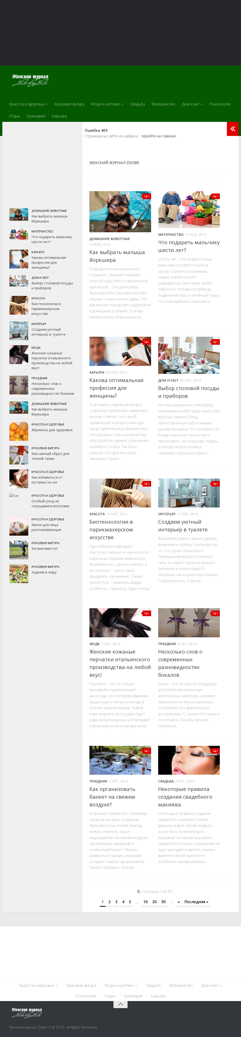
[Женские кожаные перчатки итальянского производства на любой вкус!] (120, 622)
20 (154, 901)
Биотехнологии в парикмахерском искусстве (111, 529)
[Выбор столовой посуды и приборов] (189, 355)
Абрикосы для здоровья (52, 429)
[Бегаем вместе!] (18, 550)
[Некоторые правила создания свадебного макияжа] (189, 760)
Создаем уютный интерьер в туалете (49, 332)
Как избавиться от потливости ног (47, 479)
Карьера (59, 116)
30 (163, 901)
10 (145, 901)
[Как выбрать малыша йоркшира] (120, 211)
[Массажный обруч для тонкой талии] (18, 455)
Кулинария (36, 116)
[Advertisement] (120, 33)
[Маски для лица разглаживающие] (18, 526)
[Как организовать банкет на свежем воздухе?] (120, 760)
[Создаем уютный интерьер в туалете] (189, 493)
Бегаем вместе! (44, 548)
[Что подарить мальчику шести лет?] (189, 209)
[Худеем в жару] (18, 573)
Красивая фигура (69, 104)
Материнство (163, 104)
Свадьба (137, 104)
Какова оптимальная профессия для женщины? (116, 387)
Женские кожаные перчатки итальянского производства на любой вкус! (52, 360)
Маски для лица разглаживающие (46, 527)
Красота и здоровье (26, 104)
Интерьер (167, 514)
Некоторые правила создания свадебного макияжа (185, 796)
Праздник (167, 644)
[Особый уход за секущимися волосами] (18, 502)
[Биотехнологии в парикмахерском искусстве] (120, 493)
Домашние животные (109, 238)
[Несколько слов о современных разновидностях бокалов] (189, 622)
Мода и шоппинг (105, 104)
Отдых (14, 116)
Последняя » (196, 901)
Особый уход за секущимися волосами (50, 503)
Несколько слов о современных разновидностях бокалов (53, 388)
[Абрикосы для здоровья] (18, 431)
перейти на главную (158, 136)
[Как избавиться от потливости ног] (18, 478)
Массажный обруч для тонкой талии (50, 456)
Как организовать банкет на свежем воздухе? (112, 796)
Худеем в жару (44, 572)
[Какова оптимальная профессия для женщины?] (120, 351)
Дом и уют (191, 104)
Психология (219, 104)
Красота (97, 514)
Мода (94, 644)
